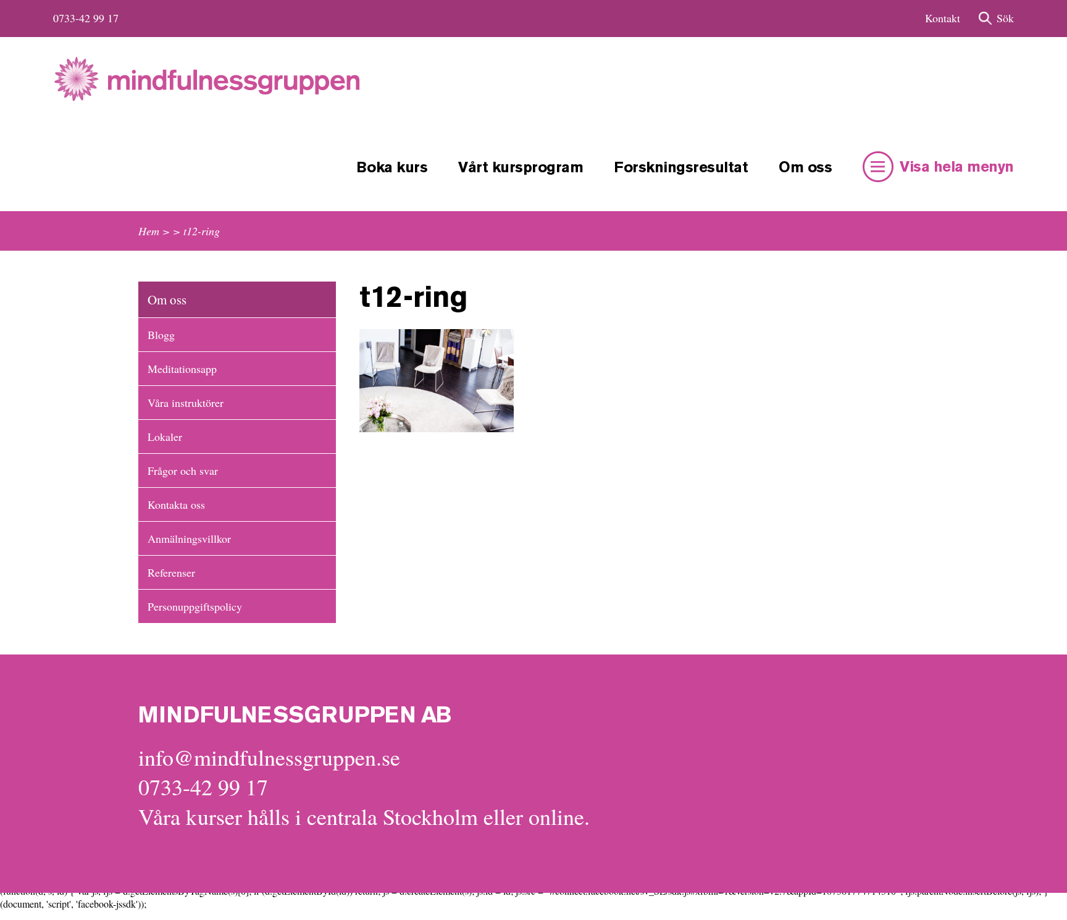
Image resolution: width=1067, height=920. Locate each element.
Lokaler (165, 436)
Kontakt (942, 17)
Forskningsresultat (681, 168)
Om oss (805, 168)
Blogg (161, 334)
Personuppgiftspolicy (195, 606)
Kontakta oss (176, 504)
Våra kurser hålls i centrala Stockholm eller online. (364, 816)
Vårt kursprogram (520, 168)
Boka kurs (392, 168)
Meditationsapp (182, 368)
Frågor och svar (183, 470)
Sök (1005, 17)
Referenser (171, 572)
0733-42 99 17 (86, 17)
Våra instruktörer (186, 402)
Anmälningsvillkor (189, 538)
